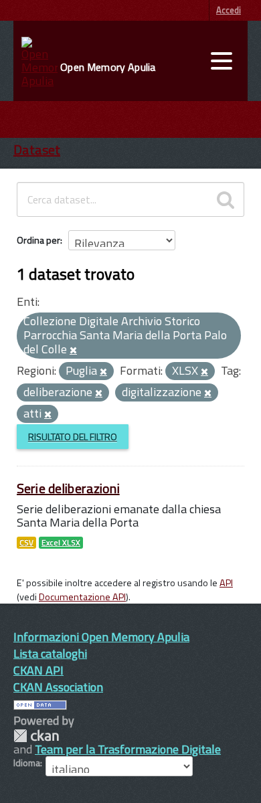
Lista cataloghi (50, 653)
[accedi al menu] (221, 61)
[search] (225, 199)
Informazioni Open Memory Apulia (101, 637)
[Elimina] (73, 350)
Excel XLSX (60, 543)
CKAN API (38, 670)
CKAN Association (58, 687)
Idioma (26, 763)
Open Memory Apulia (107, 67)
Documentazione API (82, 597)
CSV (26, 543)
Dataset (36, 149)
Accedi (228, 10)
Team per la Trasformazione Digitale (128, 749)
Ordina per (38, 240)
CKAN (36, 736)
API (226, 582)
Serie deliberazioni (68, 488)
